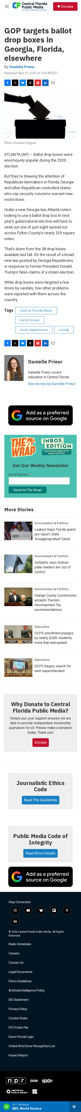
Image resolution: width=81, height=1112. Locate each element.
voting (64, 330)
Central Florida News (36, 311)
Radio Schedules (20, 944)
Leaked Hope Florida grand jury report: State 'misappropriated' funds (55, 534)
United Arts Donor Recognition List (32, 1046)
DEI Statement (19, 999)
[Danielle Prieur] (14, 368)
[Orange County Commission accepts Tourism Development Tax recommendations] (18, 597)
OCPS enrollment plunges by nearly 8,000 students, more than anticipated (54, 638)
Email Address (20, 474)
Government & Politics (51, 523)
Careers (14, 953)
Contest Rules (18, 1018)
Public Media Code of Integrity (40, 839)
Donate (67, 6)
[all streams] (75, 1106)
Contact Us (16, 962)
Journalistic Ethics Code (40, 786)
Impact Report (18, 1055)
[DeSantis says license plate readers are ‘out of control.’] (18, 564)
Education (42, 627)
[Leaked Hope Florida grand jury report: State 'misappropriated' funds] (18, 531)
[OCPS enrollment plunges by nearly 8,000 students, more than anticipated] (18, 634)
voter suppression (34, 330)
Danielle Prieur (22, 66)
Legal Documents (20, 972)
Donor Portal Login (21, 1036)
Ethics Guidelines (20, 981)
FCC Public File (18, 1027)
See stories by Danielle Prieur (52, 383)
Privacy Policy (18, 1009)
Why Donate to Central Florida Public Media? (40, 707)
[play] (6, 1106)
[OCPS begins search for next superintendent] (18, 667)
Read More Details (40, 853)
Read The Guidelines (40, 800)
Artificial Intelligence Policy (27, 990)
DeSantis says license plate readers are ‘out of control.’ (53, 567)
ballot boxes (30, 320)
